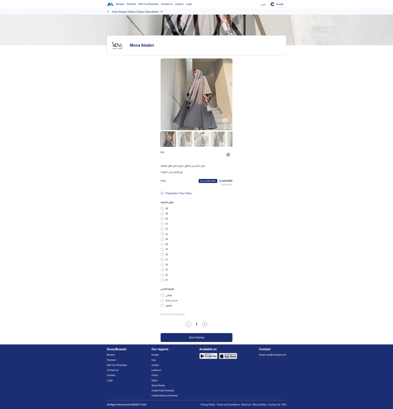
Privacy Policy (208, 404)
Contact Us (274, 404)
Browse (122, 11)
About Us (246, 404)
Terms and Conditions (228, 404)
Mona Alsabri (152, 11)
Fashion (131, 11)
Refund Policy (259, 404)
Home (115, 11)
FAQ (283, 404)
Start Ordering (196, 337)
